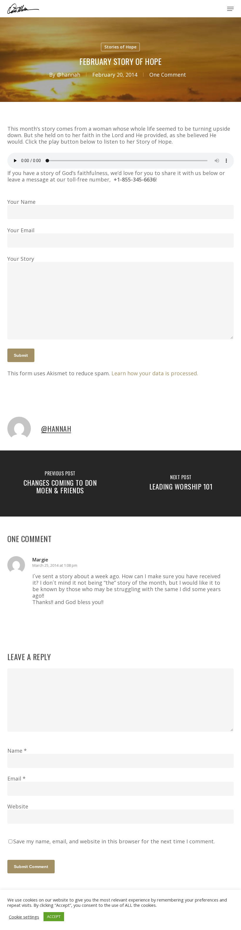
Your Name (21, 201)
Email (16, 778)
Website (17, 806)
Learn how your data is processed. (154, 373)
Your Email (20, 230)
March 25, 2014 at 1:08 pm (54, 565)
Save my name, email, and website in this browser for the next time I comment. (114, 841)
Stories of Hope (120, 47)
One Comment (167, 74)
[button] (230, 9)
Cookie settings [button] (24, 916)
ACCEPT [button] (54, 916)
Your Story (20, 258)
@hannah (68, 74)
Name (17, 750)
